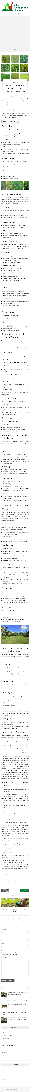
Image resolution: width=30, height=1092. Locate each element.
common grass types (20, 766)
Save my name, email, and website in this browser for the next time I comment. (14, 953)
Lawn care (15, 82)
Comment (4, 957)
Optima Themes (19, 1089)
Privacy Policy (5, 1079)
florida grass (14, 874)
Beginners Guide (6, 1032)
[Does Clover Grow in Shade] (25, 890)
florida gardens (6, 874)
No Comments (15, 885)
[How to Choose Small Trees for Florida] (4, 890)
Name (3, 929)
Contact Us (5, 1075)
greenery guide (17, 877)
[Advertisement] (15, 31)
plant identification (7, 881)
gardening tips (17, 876)
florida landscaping (7, 876)
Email (3, 936)
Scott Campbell (21, 91)
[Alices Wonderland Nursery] (15, 7)
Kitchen (4, 1048)
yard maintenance (18, 881)
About (3, 1072)
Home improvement (7, 1045)
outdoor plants (13, 879)
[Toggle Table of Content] (17, 121)
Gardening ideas (6, 1042)
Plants (3, 1055)
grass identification (7, 877)
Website (3, 943)
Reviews (4, 1059)
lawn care (5, 879)
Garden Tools (5, 1038)
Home (3, 1069)
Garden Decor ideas (7, 1035)
